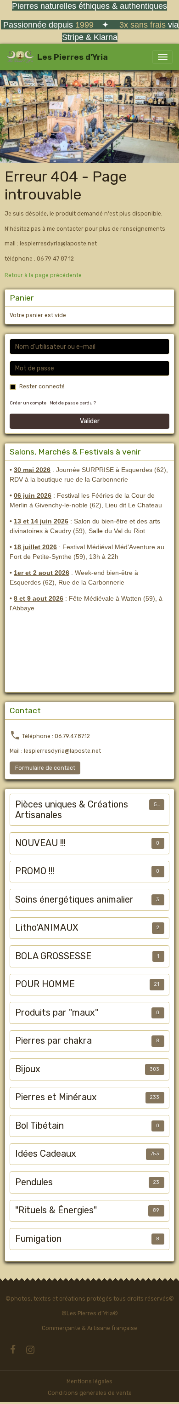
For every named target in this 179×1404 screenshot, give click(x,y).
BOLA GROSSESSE (53, 956)
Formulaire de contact (45, 768)
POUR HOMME (45, 984)
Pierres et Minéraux (56, 1097)
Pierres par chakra (53, 1040)
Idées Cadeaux (45, 1153)
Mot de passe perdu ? (73, 402)
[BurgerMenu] (162, 57)
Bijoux (27, 1069)
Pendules (34, 1182)
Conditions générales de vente (90, 1393)
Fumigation (38, 1238)
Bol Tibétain (39, 1125)
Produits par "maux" (56, 1012)
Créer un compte (28, 402)
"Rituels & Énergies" (56, 1210)
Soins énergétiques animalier (74, 899)
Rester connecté (42, 386)
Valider (90, 421)
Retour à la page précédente (43, 275)
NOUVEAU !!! (40, 843)
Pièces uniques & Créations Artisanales (71, 810)
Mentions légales (89, 1381)
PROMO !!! (34, 871)
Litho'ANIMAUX (46, 927)
